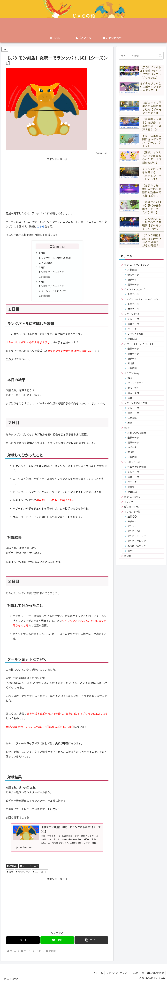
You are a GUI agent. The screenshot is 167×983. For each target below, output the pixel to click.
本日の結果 (47, 262)
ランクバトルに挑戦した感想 (56, 258)
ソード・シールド (30, 865)
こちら (41, 226)
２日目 (41, 267)
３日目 (41, 281)
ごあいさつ (138, 972)
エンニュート (41, 871)
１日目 (41, 253)
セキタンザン (24, 871)
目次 (52, 246)
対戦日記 (13, 865)
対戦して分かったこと (52, 272)
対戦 (11, 871)
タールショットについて (53, 291)
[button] (91, 940)
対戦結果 (45, 276)
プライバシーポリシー (117, 972)
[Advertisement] (57, 184)
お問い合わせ (157, 972)
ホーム (99, 972)
